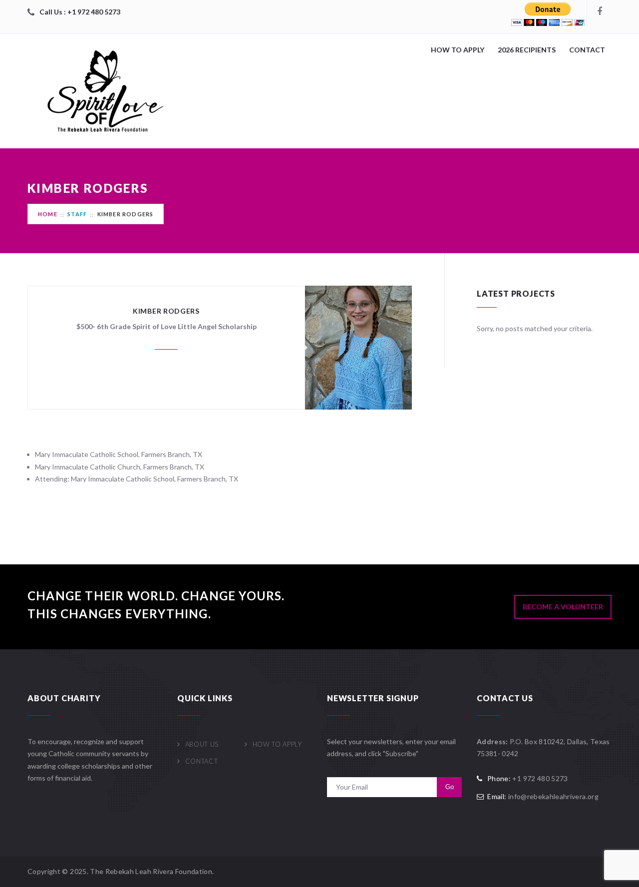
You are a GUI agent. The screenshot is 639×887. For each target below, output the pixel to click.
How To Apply (457, 49)
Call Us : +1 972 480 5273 (79, 11)
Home (47, 214)
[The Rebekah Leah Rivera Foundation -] (102, 91)
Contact (587, 49)
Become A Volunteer (563, 606)
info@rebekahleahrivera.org (553, 796)
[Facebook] (599, 11)
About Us (202, 744)
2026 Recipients (527, 49)
